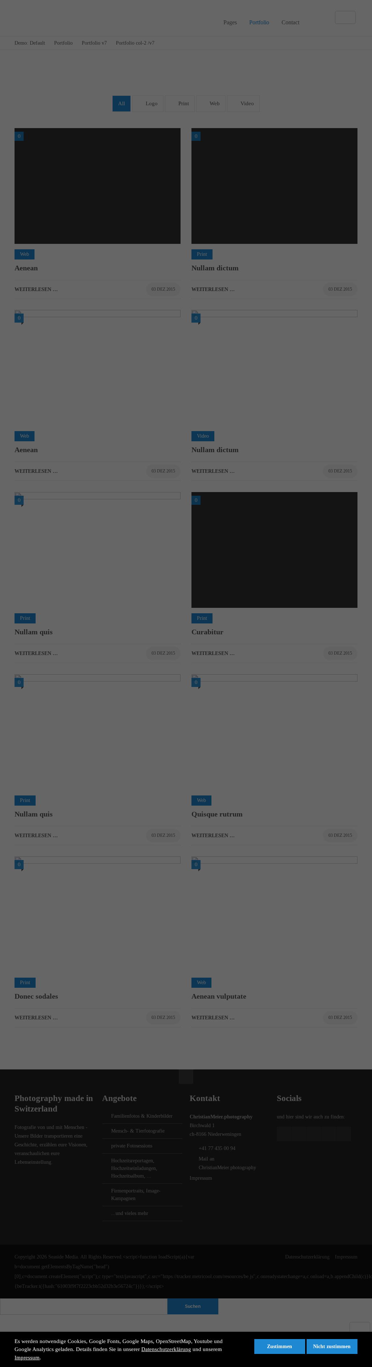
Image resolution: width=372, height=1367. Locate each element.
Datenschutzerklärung (166, 1349)
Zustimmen (279, 1346)
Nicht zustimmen (332, 1346)
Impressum (27, 1357)
